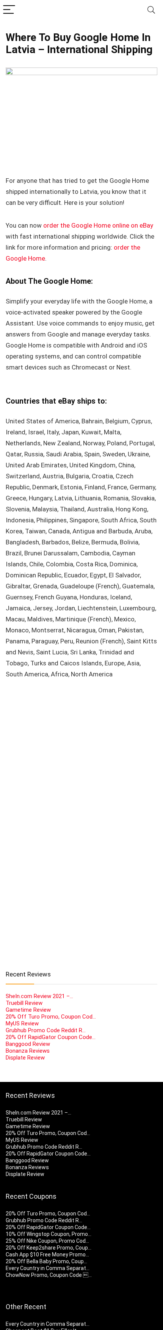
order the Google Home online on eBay (98, 225)
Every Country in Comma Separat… (47, 1268)
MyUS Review (22, 1023)
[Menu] (9, 10)
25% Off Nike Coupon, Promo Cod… (47, 1241)
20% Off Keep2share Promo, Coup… (48, 1248)
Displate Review (25, 1057)
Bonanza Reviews (28, 1050)
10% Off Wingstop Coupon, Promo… (48, 1234)
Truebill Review (24, 1003)
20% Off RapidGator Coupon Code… (51, 1037)
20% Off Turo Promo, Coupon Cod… (51, 1016)
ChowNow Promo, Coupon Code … (49, 1275)
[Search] (151, 10)
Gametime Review (28, 1009)
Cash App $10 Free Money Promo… (47, 1254)
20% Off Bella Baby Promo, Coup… (46, 1261)
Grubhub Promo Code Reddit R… (46, 1030)
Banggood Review (28, 1044)
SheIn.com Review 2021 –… (39, 996)
